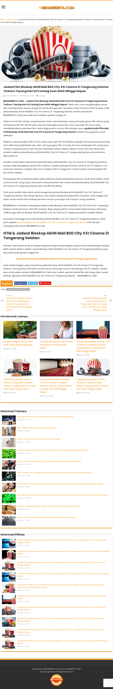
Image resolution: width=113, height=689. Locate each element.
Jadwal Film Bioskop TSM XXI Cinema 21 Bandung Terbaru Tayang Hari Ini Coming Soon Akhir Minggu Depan (61, 597)
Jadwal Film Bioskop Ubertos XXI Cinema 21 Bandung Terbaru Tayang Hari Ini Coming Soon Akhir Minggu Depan (19, 302)
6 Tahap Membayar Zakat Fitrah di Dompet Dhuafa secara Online (56, 344)
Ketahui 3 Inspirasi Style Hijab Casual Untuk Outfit (38, 439)
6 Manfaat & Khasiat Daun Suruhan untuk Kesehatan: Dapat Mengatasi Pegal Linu (53, 450)
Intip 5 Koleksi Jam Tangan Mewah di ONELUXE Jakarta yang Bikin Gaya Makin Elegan (54, 472)
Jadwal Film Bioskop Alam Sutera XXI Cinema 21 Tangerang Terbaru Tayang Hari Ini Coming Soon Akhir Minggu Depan (93, 302)
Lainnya (13, 19)
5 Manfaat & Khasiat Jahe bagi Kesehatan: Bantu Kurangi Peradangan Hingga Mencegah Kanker (60, 484)
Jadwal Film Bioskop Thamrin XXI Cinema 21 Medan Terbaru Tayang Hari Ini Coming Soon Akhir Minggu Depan (62, 642)
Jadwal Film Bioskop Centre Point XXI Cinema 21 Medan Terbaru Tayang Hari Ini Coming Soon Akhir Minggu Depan (61, 619)
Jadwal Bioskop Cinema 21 (18, 289)
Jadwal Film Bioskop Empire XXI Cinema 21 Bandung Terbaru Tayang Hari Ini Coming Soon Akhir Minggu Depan (63, 574)
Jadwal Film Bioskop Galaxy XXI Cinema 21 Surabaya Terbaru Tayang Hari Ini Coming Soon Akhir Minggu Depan (63, 552)
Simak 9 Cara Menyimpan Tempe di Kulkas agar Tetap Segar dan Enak (48, 506)
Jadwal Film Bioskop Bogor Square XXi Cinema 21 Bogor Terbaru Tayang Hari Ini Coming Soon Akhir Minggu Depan (61, 608)
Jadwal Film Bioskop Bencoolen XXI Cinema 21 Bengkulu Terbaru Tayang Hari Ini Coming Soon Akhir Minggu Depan (61, 563)
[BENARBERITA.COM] (56, 7)
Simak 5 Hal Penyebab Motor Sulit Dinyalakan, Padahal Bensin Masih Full (49, 461)
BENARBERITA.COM (52, 669)
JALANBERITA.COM (73, 669)
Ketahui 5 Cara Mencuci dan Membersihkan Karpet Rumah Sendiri (46, 517)
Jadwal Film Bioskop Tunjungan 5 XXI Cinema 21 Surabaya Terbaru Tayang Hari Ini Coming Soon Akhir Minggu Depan (62, 541)
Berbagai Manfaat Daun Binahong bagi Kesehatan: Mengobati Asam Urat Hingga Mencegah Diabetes (62, 495)
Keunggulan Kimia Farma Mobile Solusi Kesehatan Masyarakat (45, 416)
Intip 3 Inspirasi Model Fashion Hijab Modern (36, 428)
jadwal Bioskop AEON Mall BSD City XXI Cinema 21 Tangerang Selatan (51, 222)
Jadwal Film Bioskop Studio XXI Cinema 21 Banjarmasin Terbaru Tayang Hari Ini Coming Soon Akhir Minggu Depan (60, 630)
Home (5, 19)
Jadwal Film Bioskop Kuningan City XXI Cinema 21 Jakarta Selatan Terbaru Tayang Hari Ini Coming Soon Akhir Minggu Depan (56, 386)
